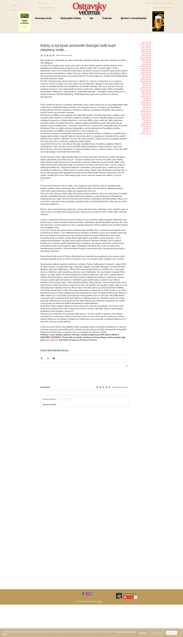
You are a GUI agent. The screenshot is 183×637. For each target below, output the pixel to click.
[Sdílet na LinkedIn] (54, 358)
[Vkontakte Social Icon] (91, 593)
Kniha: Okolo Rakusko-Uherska (54, 350)
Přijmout (171, 633)
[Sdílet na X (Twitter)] (48, 358)
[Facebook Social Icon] (83, 593)
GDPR (99, 601)
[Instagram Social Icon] (87, 593)
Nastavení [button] (143, 633)
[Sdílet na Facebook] (41, 358)
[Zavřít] (180, 633)
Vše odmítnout (157, 633)
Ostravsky (89, 6)
